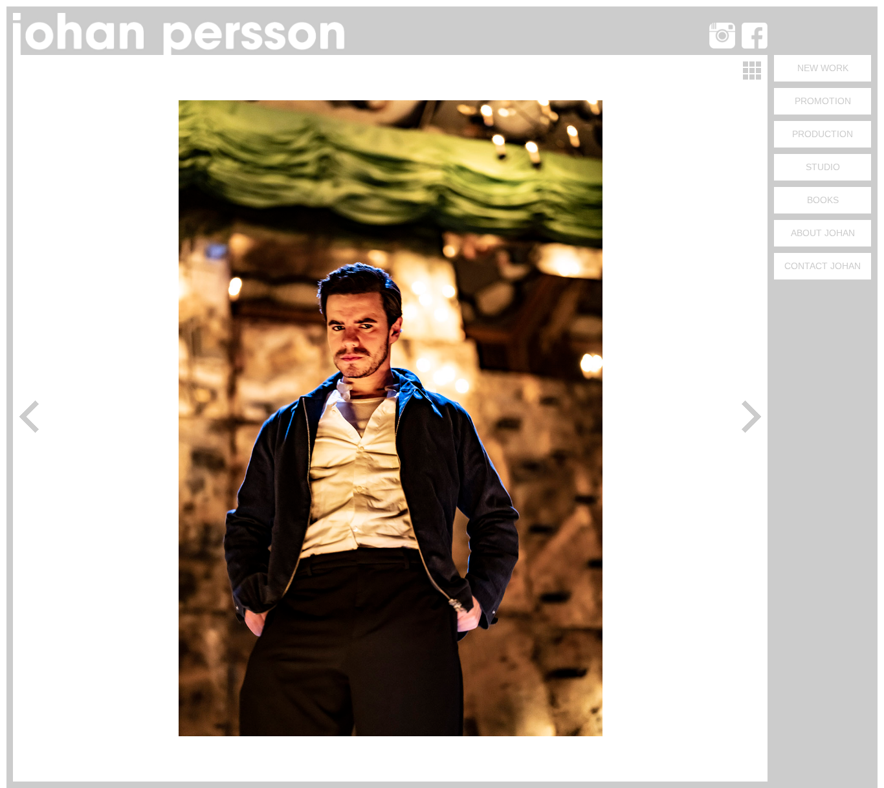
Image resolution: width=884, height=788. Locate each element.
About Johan (823, 233)
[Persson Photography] (181, 51)
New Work (822, 68)
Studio (823, 167)
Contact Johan (822, 266)
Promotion (823, 101)
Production (822, 134)
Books (823, 200)
